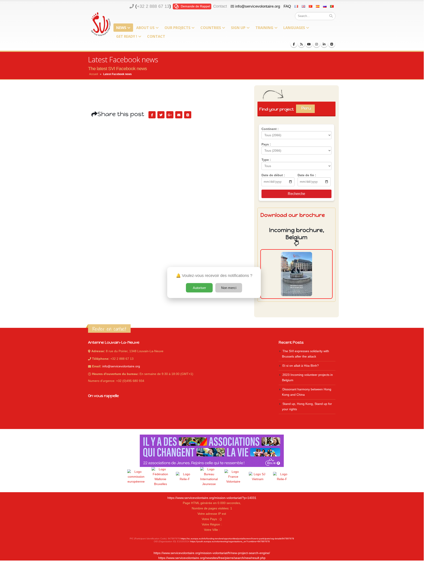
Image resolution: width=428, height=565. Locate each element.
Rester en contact (109, 329)
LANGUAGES (294, 27)
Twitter (161, 114)
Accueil (93, 74)
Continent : (270, 129)
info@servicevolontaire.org (257, 6)
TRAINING (264, 27)
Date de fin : (307, 175)
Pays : (266, 144)
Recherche (296, 194)
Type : (266, 159)
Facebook (152, 114)
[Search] (331, 16)
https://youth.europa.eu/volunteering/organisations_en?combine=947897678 (230, 541)
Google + (169, 114)
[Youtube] (309, 44)
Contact (220, 6)
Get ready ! (126, 36)
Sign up (238, 27)
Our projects (177, 27)
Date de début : (273, 175)
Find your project (286, 109)
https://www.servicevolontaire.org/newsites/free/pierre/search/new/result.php (211, 558)
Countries (210, 27)
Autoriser (199, 288)
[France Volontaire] (233, 476)
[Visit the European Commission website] (136, 476)
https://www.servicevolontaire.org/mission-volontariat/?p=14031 (211, 498)
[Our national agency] (209, 477)
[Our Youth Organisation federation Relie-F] (185, 477)
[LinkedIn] (324, 44)
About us (145, 27)
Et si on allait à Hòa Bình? (300, 365)
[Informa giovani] (282, 477)
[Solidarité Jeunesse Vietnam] (258, 477)
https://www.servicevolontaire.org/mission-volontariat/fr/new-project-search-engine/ (212, 553)
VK (187, 114)
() (153, 6)
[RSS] (301, 44)
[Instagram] (316, 44)
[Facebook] (293, 44)
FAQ (287, 6)
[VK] (331, 44)
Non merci (228, 288)
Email (178, 114)
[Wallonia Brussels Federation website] (160, 477)
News (121, 27)
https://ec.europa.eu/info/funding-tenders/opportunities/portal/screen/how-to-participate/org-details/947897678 (237, 538)
